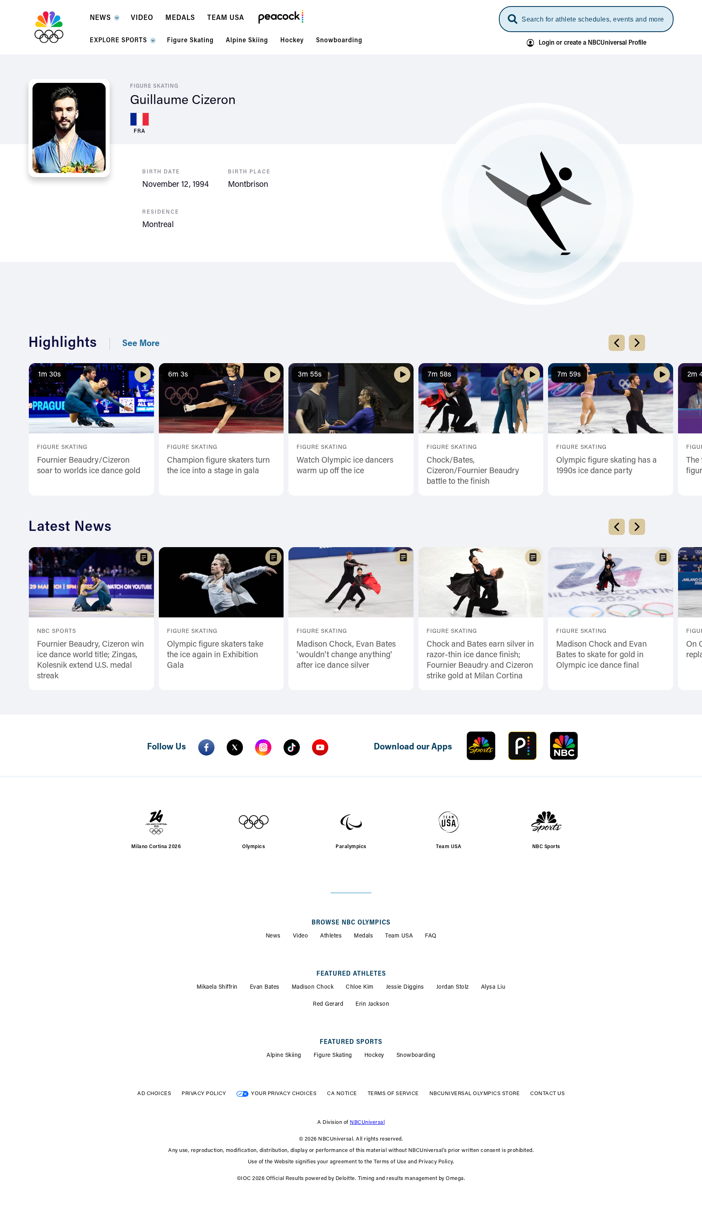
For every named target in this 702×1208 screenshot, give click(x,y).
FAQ (431, 936)
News (273, 936)
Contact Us (547, 1093)
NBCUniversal (367, 1122)
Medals (363, 936)
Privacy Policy (204, 1093)
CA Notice (342, 1093)
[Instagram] (263, 747)
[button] (104, 20)
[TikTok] (292, 747)
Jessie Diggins (405, 987)
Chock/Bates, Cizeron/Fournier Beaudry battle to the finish (473, 471)
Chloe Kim (360, 987)
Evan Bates (265, 987)
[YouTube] (320, 747)
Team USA (399, 936)
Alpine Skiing (283, 1056)
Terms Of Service (393, 1093)
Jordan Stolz (452, 987)
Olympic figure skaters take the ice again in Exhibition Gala (215, 655)
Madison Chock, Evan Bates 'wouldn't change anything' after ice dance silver (346, 655)
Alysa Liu (493, 987)
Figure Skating (333, 1056)
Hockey (374, 1056)
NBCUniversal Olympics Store (474, 1093)
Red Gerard (328, 1004)
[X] (235, 747)
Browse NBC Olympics (351, 923)
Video (300, 936)
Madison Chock (313, 987)
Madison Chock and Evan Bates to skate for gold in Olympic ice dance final (601, 655)
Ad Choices (154, 1093)
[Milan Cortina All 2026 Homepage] (59, 27)
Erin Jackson (372, 1004)
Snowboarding (416, 1056)
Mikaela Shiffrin (217, 987)
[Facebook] (206, 747)
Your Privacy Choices (283, 1093)
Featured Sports (351, 1042)
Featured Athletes (351, 974)
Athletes (331, 936)
